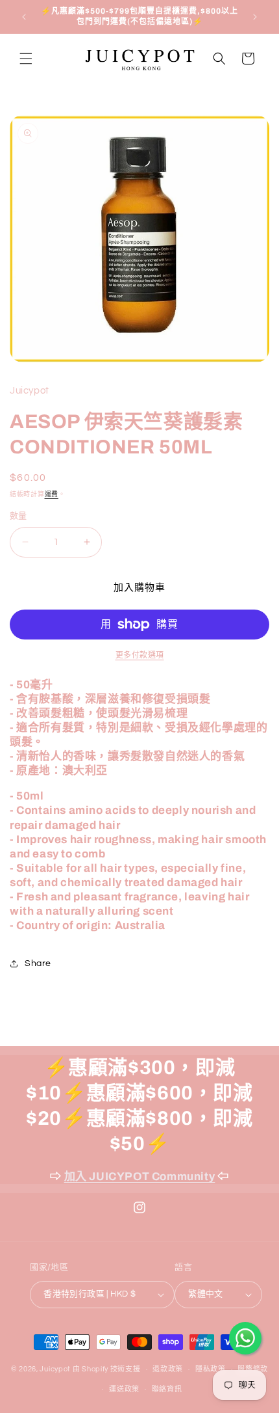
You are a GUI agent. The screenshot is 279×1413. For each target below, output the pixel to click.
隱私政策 (210, 1369)
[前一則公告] (24, 17)
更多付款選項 (139, 655)
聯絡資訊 (167, 1389)
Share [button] (38, 963)
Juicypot (55, 1369)
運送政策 (124, 1389)
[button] (26, 58)
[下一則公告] (255, 17)
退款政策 (167, 1369)
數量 (18, 515)
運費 (51, 494)
